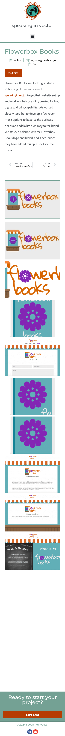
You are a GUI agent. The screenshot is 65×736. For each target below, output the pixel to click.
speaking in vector (32, 25)
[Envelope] (35, 731)
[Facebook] (29, 731)
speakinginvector (16, 95)
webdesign (50, 60)
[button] (32, 36)
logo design (37, 60)
